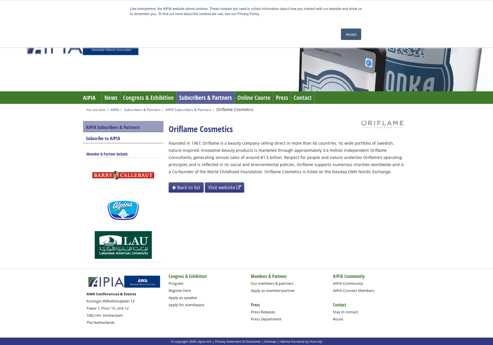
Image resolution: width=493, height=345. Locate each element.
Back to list (188, 187)
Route (338, 319)
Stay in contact (345, 311)
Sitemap (270, 341)
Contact (303, 98)
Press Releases (263, 311)
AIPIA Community (348, 283)
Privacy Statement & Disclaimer (238, 341)
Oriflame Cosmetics (234, 109)
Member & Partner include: (107, 154)
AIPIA (89, 98)
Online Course (253, 98)
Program (176, 283)
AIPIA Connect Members (353, 290)
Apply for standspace (186, 304)
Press (282, 98)
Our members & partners (272, 283)
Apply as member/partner (273, 290)
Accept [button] (351, 34)
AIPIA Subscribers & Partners (188, 109)
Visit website (222, 187)
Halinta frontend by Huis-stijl (301, 341)
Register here (180, 290)
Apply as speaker (183, 297)
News (111, 98)
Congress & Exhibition (148, 98)
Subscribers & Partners (205, 98)
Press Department (266, 319)
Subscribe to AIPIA (103, 138)
